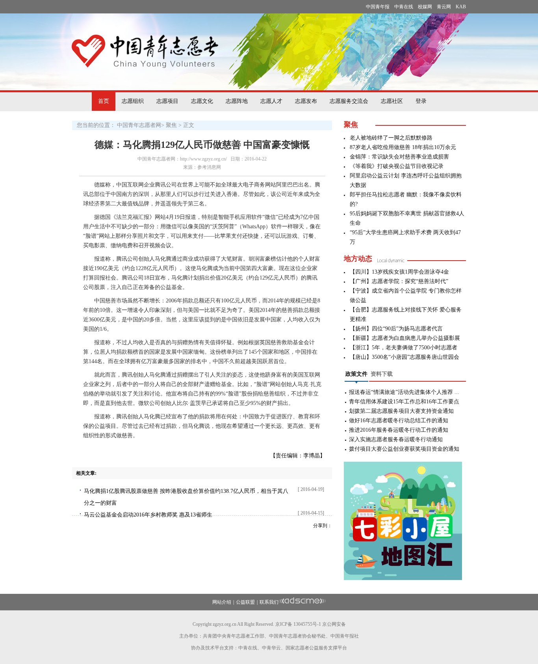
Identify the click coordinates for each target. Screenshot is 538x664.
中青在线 (403, 6)
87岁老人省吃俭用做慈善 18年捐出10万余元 (403, 147)
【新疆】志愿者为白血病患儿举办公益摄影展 (405, 338)
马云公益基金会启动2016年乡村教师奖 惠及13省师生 (148, 515)
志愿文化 (202, 101)
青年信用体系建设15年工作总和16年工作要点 (404, 402)
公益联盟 (245, 602)
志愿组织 (133, 101)
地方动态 (358, 259)
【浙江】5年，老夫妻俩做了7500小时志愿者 (403, 348)
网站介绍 (221, 602)
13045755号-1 (307, 624)
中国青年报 (378, 6)
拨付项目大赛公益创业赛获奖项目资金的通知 (404, 449)
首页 (103, 101)
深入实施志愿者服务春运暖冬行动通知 (396, 439)
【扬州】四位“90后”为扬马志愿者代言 (396, 329)
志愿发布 (306, 101)
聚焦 (171, 125)
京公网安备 (334, 624)
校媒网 (425, 6)
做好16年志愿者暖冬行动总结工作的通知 (398, 420)
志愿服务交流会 (349, 101)
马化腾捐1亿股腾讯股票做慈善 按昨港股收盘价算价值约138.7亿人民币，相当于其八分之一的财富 (186, 497)
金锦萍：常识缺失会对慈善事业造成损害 (399, 157)
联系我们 (269, 602)
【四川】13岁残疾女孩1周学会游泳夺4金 (399, 272)
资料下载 (382, 374)
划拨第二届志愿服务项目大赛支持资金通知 (401, 411)
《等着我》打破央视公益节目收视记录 (396, 166)
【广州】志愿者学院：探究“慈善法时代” (399, 281)
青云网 (444, 6)
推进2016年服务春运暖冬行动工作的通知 (398, 430)
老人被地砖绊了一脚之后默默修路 (391, 138)
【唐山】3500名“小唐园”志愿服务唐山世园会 (404, 357)
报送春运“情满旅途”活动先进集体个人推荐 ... (404, 392)
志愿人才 (271, 101)
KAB (461, 6)
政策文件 (356, 374)
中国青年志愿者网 (139, 125)
